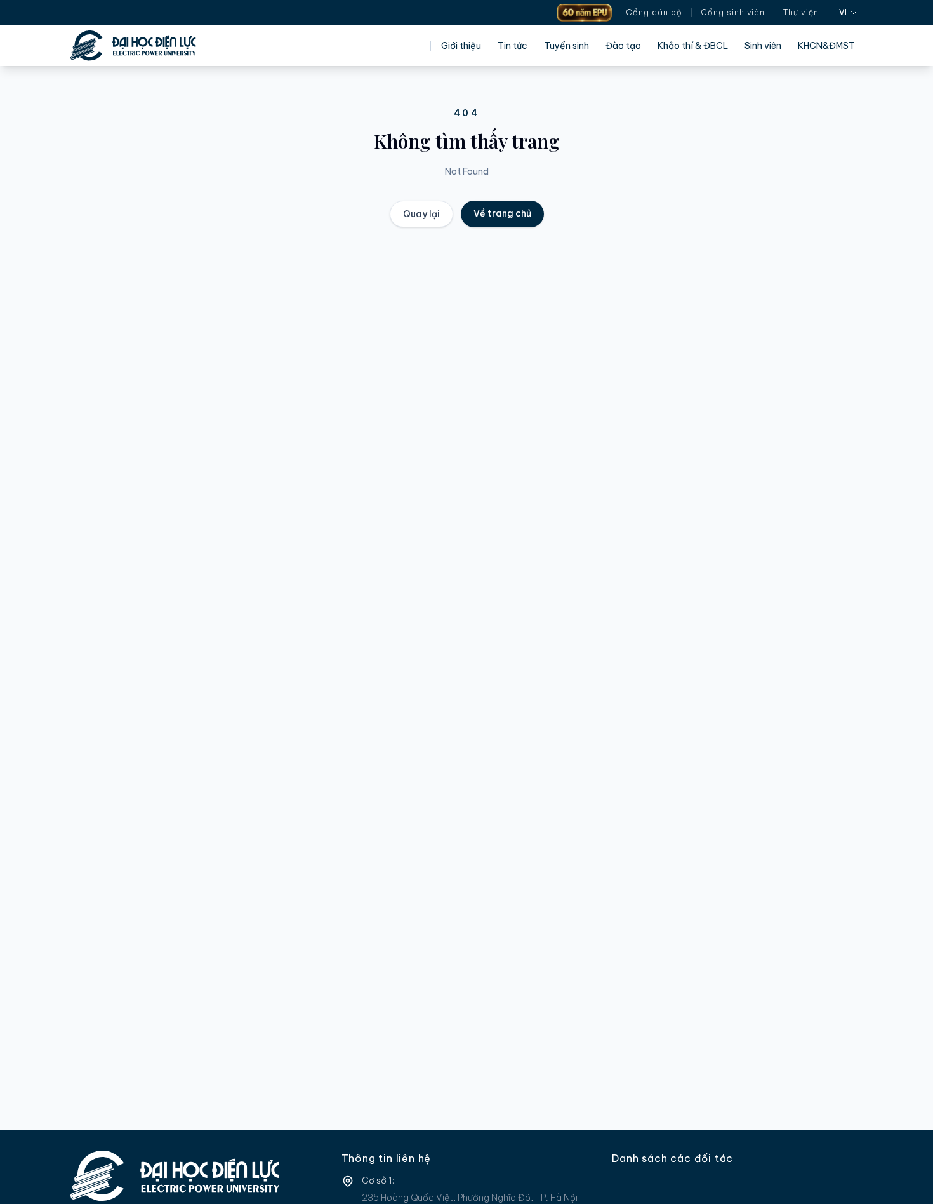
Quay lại (421, 214)
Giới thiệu (461, 45)
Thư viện (801, 12)
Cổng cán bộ (654, 12)
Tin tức (512, 45)
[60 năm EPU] (584, 13)
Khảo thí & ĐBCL (693, 45)
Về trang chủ (502, 213)
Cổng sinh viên (733, 12)
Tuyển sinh (566, 45)
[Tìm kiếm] (829, 13)
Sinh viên (762, 45)
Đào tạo (623, 45)
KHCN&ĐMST (826, 45)
